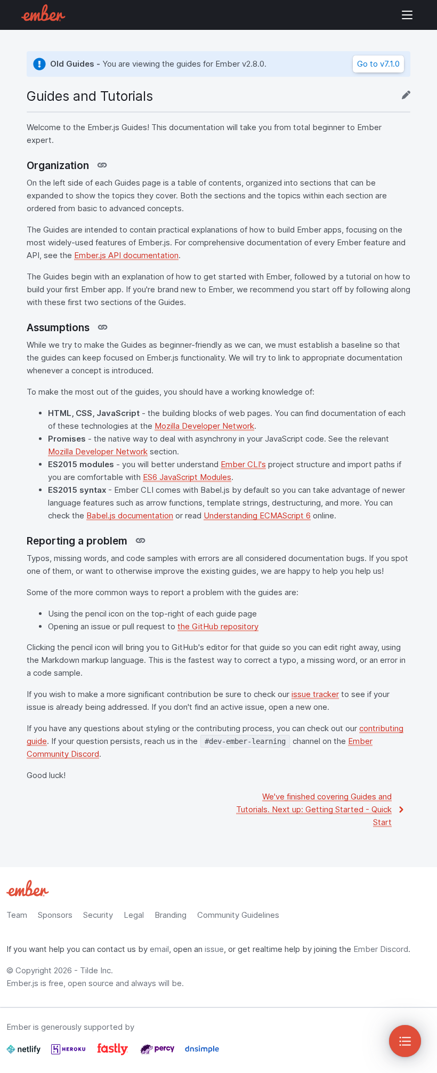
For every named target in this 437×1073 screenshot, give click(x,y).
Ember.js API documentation (126, 255)
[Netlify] (24, 1053)
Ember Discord (380, 949)
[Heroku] (69, 1053)
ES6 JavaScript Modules (187, 477)
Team (16, 915)
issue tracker (315, 694)
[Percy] (158, 1053)
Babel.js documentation (129, 515)
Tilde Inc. (96, 970)
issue (214, 949)
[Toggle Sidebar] (405, 1041)
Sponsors (55, 915)
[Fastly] (114, 1053)
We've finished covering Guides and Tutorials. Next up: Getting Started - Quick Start (314, 809)
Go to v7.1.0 (378, 64)
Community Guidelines (238, 915)
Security (98, 915)
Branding (171, 915)
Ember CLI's (243, 464)
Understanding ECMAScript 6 (257, 515)
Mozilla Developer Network (204, 426)
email (159, 949)
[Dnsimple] (202, 1053)
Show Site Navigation (407, 14)
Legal (134, 915)
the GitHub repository (217, 626)
